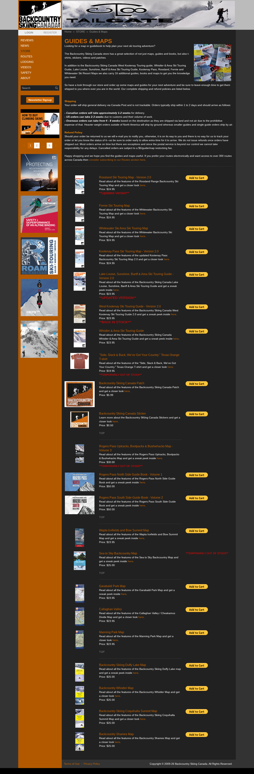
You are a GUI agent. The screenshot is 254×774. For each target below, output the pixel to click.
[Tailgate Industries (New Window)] (149, 14)
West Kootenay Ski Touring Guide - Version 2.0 (130, 306)
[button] (28, 33)
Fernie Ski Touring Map (114, 205)
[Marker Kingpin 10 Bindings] (40, 297)
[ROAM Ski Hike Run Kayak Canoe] (40, 255)
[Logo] (40, 14)
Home (68, 31)
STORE (80, 31)
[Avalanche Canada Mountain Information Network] (40, 339)
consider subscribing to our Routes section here (117, 159)
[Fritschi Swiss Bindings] (40, 214)
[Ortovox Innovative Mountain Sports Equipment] (40, 172)
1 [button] (30, 145)
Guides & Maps (98, 31)
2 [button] (37, 145)
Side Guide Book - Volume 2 (144, 497)
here (142, 185)
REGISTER (50, 32)
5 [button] (49, 145)
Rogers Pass (108, 474)
